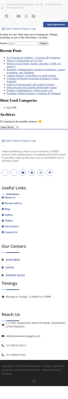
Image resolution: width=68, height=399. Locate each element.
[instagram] (40, 172)
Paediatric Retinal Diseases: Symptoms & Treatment (34, 93)
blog (9, 107)
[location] (49, 172)
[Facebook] (7, 16)
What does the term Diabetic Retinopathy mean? (32, 87)
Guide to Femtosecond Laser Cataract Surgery (31, 84)
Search (3, 43)
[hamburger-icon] (63, 21)
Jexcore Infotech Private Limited (22, 369)
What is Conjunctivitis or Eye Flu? (25, 60)
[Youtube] (19, 16)
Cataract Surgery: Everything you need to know (31, 75)
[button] (34, 381)
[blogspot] (31, 172)
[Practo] (33, 16)
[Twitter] (14, 172)
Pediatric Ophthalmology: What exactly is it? (30, 90)
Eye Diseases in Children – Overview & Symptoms (33, 57)
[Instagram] (26, 16)
